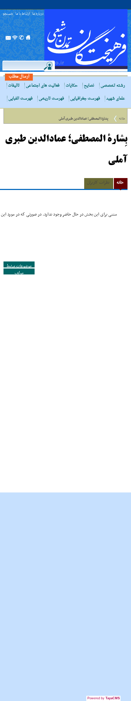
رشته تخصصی (113, 86)
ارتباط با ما (22, 14)
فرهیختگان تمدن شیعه (86, 40)
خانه (122, 119)
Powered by (103, 698)
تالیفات (14, 86)
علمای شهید (115, 99)
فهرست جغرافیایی (85, 99)
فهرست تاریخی (51, 99)
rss (15, 40)
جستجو (8, 14)
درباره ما (37, 14)
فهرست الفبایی (20, 99)
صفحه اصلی (28, 40)
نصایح (89, 86)
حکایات (72, 86)
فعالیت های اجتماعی (42, 86)
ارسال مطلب (19, 77)
